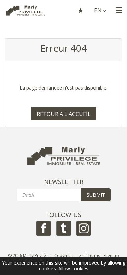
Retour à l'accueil (64, 114)
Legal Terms (88, 255)
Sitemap (111, 255)
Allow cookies (73, 269)
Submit (96, 195)
